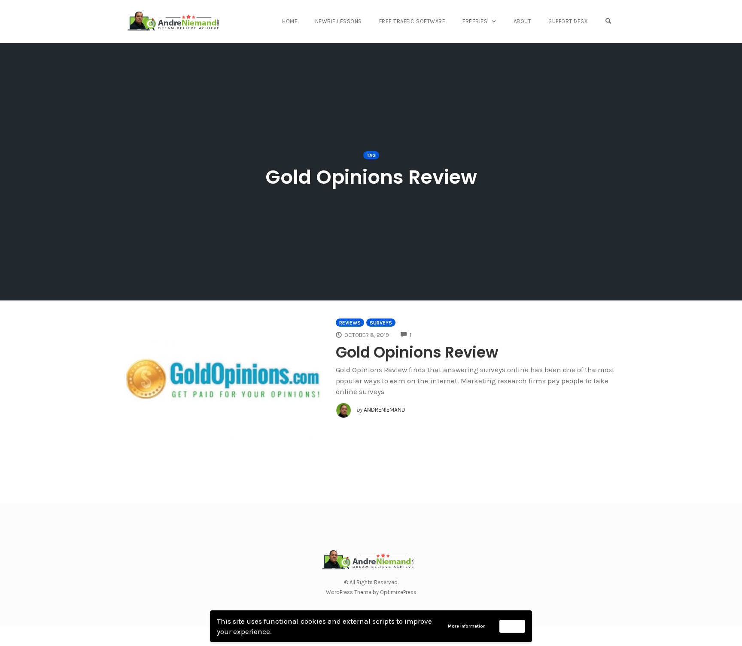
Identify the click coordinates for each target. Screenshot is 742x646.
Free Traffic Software (412, 21)
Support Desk (568, 21)
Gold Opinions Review (417, 352)
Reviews (350, 323)
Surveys (381, 323)
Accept (512, 625)
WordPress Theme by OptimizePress (371, 592)
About (523, 21)
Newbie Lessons (338, 21)
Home (290, 21)
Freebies (474, 21)
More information (467, 626)
